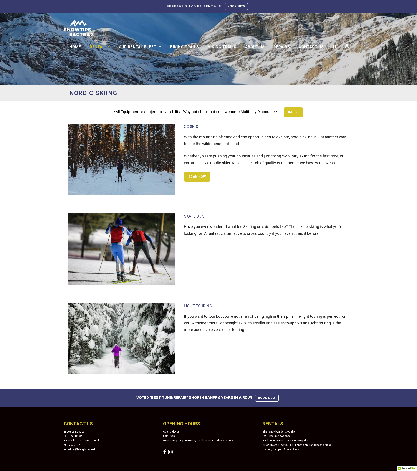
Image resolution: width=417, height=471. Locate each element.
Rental (97, 47)
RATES (293, 112)
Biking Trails (184, 47)
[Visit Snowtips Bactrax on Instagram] (170, 452)
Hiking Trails (222, 47)
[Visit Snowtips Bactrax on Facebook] (164, 452)
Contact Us (311, 47)
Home (75, 47)
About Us (255, 47)
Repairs (281, 47)
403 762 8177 (72, 444)
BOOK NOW (236, 6)
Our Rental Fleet (137, 47)
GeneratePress (229, 468)
